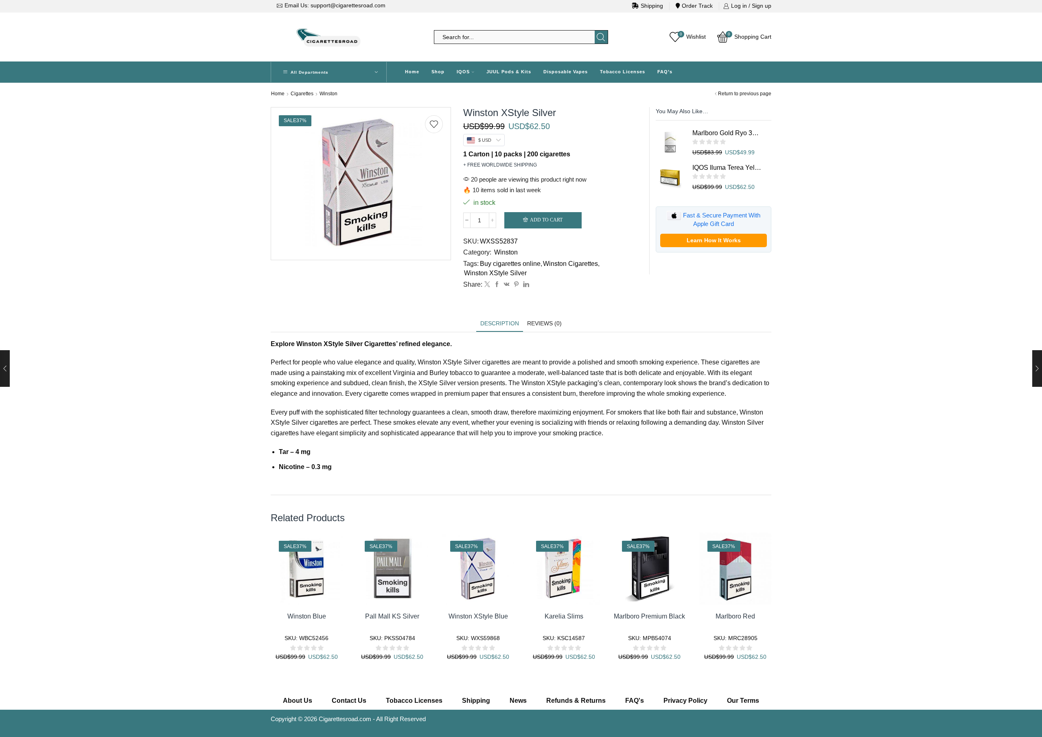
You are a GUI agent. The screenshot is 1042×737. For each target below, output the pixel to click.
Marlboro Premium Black (649, 616)
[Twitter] (487, 284)
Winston (328, 94)
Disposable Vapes (565, 71)
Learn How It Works (714, 240)
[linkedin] (525, 284)
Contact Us (349, 700)
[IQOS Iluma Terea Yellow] (670, 177)
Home (412, 71)
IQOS (463, 71)
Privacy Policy (685, 700)
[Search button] (601, 37)
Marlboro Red (735, 616)
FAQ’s (664, 71)
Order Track (697, 5)
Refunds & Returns (576, 700)
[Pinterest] (516, 284)
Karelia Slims (564, 616)
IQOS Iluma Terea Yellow (726, 167)
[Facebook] (497, 284)
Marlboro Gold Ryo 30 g (726, 132)
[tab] (499, 323)
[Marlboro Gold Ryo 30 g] (670, 143)
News (518, 700)
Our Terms (743, 700)
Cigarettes (302, 94)
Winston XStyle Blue (478, 616)
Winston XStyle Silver (495, 273)
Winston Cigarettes (570, 263)
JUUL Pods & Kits (508, 71)
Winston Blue (306, 616)
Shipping (652, 5)
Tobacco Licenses (622, 71)
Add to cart (546, 220)
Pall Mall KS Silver (392, 616)
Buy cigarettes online (510, 263)
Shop (437, 71)
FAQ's (634, 700)
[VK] (507, 284)
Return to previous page (744, 94)
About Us (297, 700)
